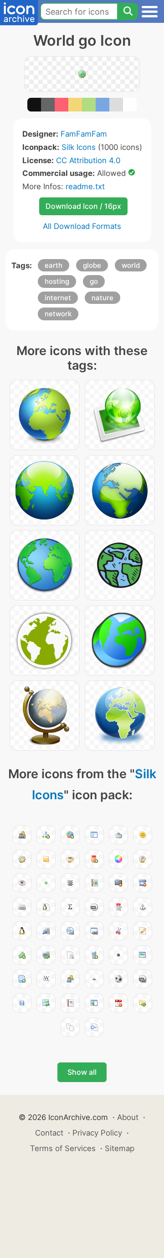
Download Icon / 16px (83, 206)
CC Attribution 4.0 (88, 160)
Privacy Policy (97, 1132)
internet (58, 297)
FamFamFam (84, 133)
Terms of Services (63, 1148)
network (58, 313)
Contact (49, 1132)
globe (92, 265)
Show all (82, 1072)
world (131, 265)
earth (53, 265)
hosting (57, 281)
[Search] (127, 11)
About (127, 1117)
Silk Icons (79, 147)
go (94, 281)
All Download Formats (82, 226)
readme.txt (85, 186)
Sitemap (119, 1148)
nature (102, 297)
